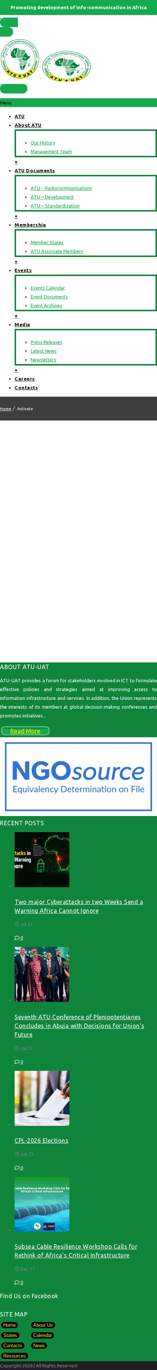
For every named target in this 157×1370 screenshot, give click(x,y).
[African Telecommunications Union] (78, 57)
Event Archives (46, 305)
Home (5, 409)
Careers (25, 378)
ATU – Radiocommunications (61, 188)
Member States (9, 25)
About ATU (28, 125)
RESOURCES (13, 86)
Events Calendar (48, 287)
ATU (20, 116)
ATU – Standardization (55, 205)
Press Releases (46, 342)
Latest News (44, 350)
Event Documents (49, 296)
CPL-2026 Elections (41, 1140)
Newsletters (43, 359)
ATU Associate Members (57, 251)
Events (23, 270)
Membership (30, 224)
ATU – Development (52, 196)
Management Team (51, 151)
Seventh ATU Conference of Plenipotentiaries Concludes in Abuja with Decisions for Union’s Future (80, 1026)
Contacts (26, 387)
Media (22, 324)
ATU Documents (35, 170)
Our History (43, 142)
